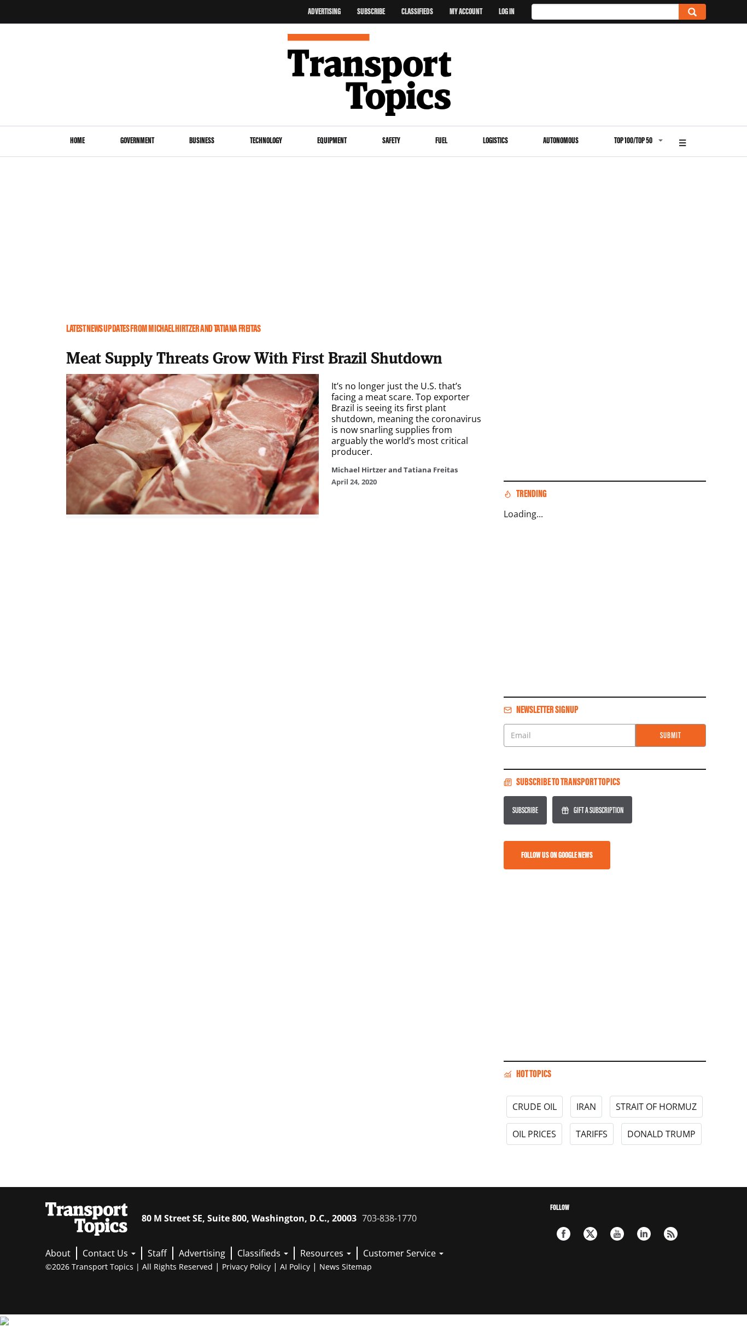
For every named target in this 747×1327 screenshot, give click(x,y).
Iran (586, 1107)
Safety (391, 140)
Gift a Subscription (598, 810)
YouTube (617, 1234)
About (58, 1253)
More (682, 141)
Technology (266, 140)
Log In (507, 11)
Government (137, 140)
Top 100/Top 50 (633, 140)
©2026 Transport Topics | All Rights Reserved (129, 1266)
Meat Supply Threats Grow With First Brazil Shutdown (254, 357)
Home (77, 140)
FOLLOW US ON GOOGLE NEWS (557, 855)
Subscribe (371, 11)
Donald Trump (661, 1134)
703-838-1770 (389, 1218)
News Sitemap (345, 1266)
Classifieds (417, 11)
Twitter (590, 1234)
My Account (466, 11)
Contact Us (106, 1253)
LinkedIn (644, 1234)
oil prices (534, 1134)
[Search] (692, 12)
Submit (670, 735)
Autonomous (561, 140)
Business (201, 140)
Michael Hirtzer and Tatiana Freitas (394, 469)
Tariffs (592, 1134)
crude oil (534, 1107)
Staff (157, 1253)
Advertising (324, 11)
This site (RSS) (671, 1234)
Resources (323, 1253)
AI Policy (295, 1266)
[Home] (374, 75)
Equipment (332, 140)
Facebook (563, 1234)
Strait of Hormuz (656, 1107)
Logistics (495, 140)
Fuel (441, 140)
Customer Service (400, 1253)
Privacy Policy (246, 1266)
